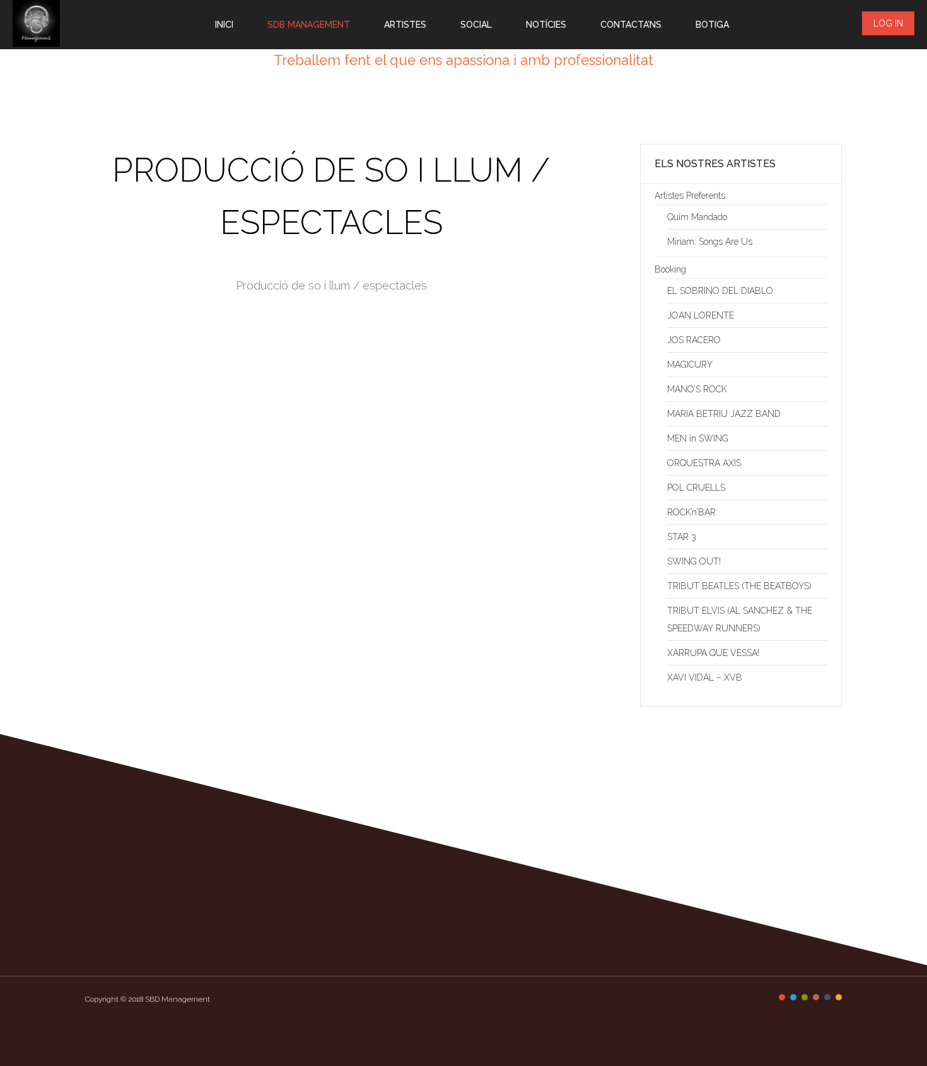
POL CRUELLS (696, 488)
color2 (793, 997)
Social (476, 25)
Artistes (405, 25)
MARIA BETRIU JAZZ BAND (724, 414)
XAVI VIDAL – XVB (704, 677)
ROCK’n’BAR (691, 512)
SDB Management (308, 25)
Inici (224, 25)
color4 (816, 997)
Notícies (546, 25)
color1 (782, 997)
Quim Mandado (697, 217)
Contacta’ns (631, 25)
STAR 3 (681, 537)
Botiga (712, 25)
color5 (827, 997)
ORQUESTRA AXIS (704, 463)
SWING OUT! (694, 561)
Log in (888, 23)
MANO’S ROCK (697, 389)
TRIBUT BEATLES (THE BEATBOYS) (739, 586)
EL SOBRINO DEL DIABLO (720, 291)
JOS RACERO (694, 340)
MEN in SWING (697, 438)
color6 (839, 997)
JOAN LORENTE (700, 315)
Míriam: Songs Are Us (709, 242)
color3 (805, 997)
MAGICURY (690, 365)
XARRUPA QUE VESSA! (713, 653)
